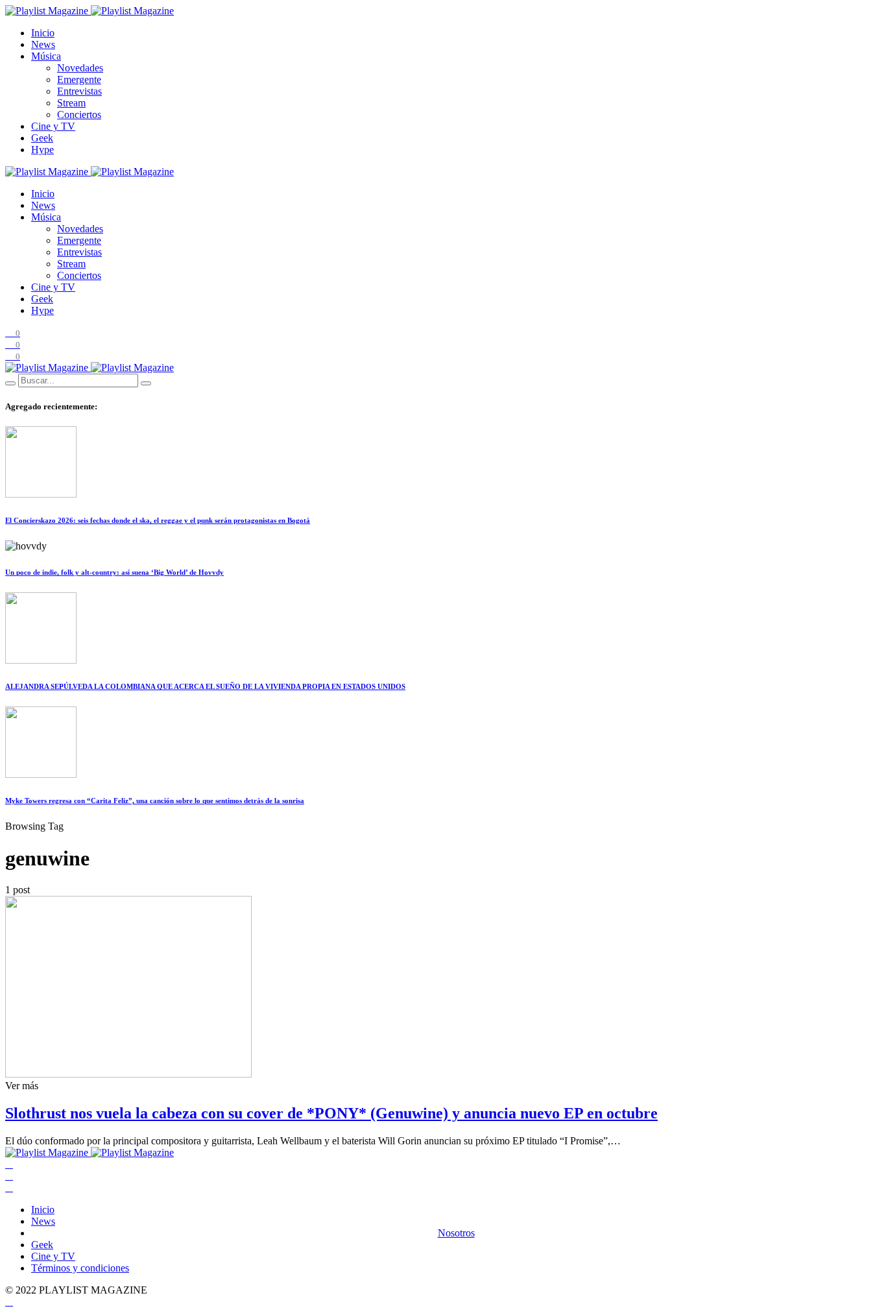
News (43, 44)
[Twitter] (9, 1175)
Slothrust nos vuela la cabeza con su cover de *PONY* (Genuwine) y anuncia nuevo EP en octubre (331, 1113)
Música (46, 56)
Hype (42, 149)
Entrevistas (79, 91)
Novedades (80, 67)
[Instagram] (9, 1187)
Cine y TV (53, 126)
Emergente (79, 79)
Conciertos (79, 114)
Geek (42, 137)
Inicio (42, 32)
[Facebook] (9, 1164)
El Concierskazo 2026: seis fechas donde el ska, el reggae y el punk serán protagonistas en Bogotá (157, 520)
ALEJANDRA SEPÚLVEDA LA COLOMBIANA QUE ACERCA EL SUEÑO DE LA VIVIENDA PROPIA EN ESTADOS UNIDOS (205, 686)
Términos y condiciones (80, 1267)
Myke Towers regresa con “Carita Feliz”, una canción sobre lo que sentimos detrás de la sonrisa (154, 800)
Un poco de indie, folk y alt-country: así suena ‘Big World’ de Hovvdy (114, 572)
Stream (71, 102)
